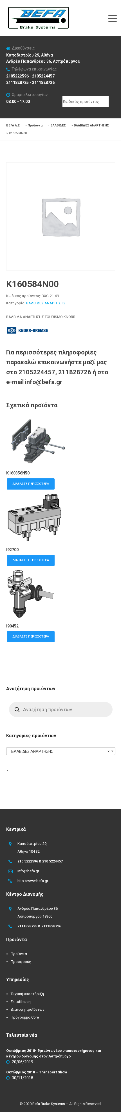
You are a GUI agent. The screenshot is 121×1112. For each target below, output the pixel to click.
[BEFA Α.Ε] (38, 9)
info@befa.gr (28, 871)
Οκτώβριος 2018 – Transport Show (36, 1072)
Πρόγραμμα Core (25, 1017)
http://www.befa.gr (32, 881)
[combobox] (60, 751)
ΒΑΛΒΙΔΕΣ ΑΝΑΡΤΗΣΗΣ (46, 303)
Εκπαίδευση (21, 1002)
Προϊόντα (19, 954)
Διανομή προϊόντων (27, 1009)
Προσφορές (21, 962)
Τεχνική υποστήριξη (27, 994)
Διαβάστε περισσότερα (30, 484)
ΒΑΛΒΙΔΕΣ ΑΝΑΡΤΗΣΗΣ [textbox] (59, 751)
